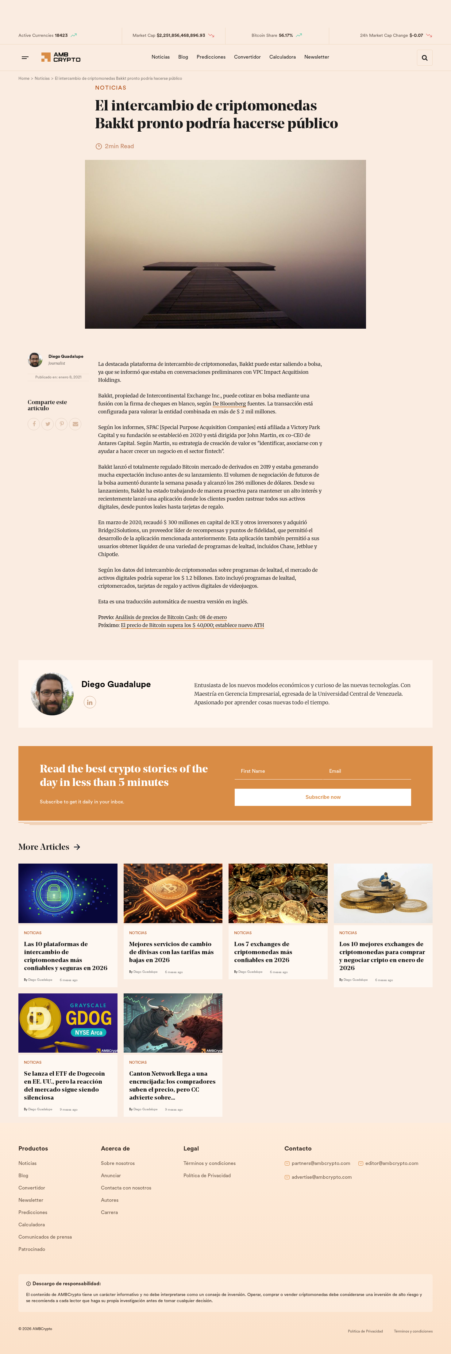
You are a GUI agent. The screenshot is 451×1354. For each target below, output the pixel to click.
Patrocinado (31, 1249)
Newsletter (316, 57)
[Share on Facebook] (34, 424)
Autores (109, 1200)
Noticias (161, 57)
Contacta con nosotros (126, 1188)
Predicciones (211, 57)
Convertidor (247, 57)
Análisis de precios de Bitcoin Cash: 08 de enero (171, 617)
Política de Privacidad (207, 1176)
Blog (183, 57)
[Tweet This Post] (48, 424)
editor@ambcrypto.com (391, 1163)
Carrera (109, 1212)
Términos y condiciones (209, 1163)
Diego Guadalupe (65, 356)
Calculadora (282, 57)
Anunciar (111, 1176)
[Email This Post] (75, 424)
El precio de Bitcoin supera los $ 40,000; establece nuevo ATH (192, 625)
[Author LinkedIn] (90, 702)
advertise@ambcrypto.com (322, 1177)
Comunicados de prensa (45, 1237)
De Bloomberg (229, 403)
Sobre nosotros (118, 1163)
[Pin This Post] (62, 424)
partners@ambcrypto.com (321, 1163)
